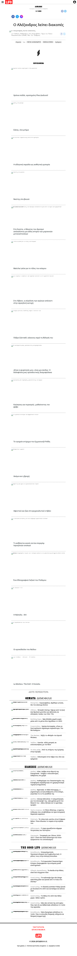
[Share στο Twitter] (64, 34)
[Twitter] (65, 11)
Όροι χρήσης (21, 946)
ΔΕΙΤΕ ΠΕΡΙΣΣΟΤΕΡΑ (38, 692)
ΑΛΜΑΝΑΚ (38, 7)
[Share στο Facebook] (61, 34)
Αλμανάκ (18, 42)
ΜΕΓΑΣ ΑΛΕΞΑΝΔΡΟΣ (34, 42)
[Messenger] (21, 16)
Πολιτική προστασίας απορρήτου (36, 946)
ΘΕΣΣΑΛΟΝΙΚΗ (48, 42)
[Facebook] (62, 11)
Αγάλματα (58, 42)
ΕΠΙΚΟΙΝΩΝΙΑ (38, 930)
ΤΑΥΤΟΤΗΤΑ (38, 927)
